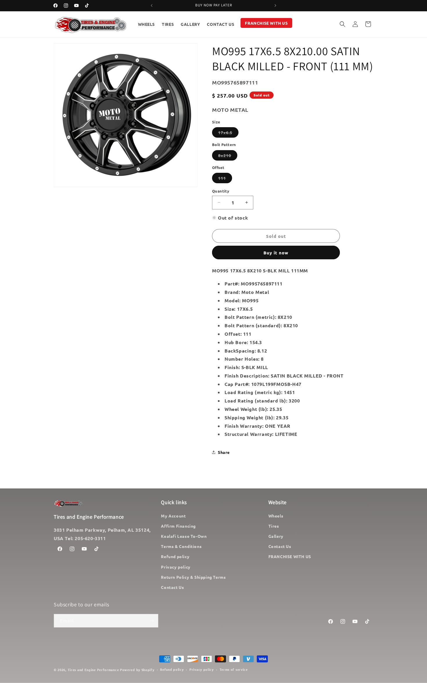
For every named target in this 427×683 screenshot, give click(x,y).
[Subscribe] (151, 621)
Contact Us (172, 587)
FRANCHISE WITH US (289, 556)
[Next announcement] (275, 5)
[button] (342, 24)
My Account (173, 515)
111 (225, 179)
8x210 (227, 156)
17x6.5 (228, 134)
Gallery (276, 536)
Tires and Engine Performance (93, 669)
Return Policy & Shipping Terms (193, 577)
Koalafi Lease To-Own (184, 536)
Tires (273, 526)
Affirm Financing (178, 526)
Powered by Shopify (137, 669)
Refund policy (175, 556)
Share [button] (224, 452)
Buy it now (275, 253)
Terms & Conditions (181, 546)
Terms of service (234, 669)
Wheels (276, 515)
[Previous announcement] (151, 5)
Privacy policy (175, 566)
